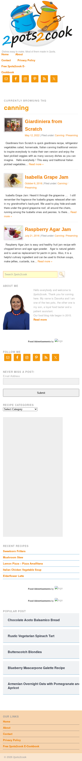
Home (5, 54)
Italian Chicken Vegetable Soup (22, 569)
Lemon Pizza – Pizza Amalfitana (23, 563)
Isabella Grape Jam (46, 177)
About (19, 54)
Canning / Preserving (66, 135)
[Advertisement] (33, 477)
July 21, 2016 (32, 235)
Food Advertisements (39, 341)
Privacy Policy (26, 60)
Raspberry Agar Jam (48, 229)
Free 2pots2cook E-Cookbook (21, 746)
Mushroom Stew (13, 557)
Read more (40, 319)
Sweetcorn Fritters (14, 551)
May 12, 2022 (32, 135)
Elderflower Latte (13, 576)
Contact (6, 60)
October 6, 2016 (33, 183)
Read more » (36, 164)
